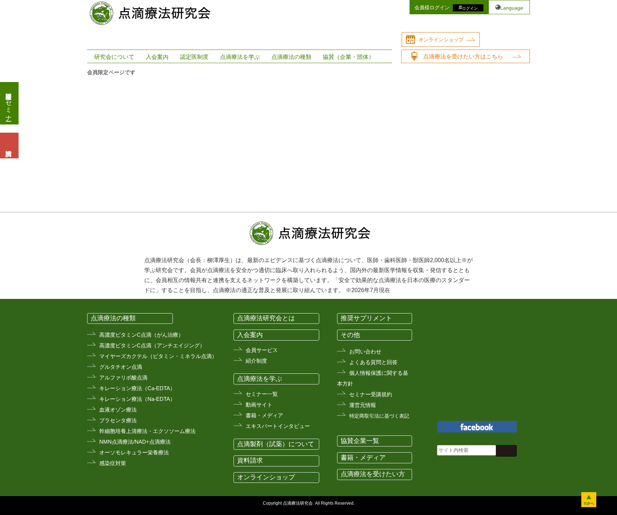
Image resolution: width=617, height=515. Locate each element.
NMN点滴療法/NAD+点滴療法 (135, 442)
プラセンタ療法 (118, 420)
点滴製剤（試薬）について (275, 444)
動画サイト (259, 405)
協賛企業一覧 (360, 440)
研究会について (114, 57)
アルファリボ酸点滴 (123, 377)
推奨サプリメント (366, 318)
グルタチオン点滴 (120, 367)
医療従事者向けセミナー (8, 103)
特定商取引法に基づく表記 (379, 416)
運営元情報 (362, 405)
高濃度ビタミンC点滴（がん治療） (141, 335)
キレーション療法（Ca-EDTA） (137, 388)
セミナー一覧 (262, 394)
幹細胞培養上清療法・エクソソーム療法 (147, 431)
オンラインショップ (440, 39)
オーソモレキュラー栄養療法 (134, 452)
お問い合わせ (365, 351)
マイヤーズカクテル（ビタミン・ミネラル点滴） (158, 356)
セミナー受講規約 (370, 394)
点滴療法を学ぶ (240, 57)
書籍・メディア (264, 415)
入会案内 (157, 57)
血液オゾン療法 (118, 410)
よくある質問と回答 (373, 362)
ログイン (470, 8)
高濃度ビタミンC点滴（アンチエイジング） (152, 345)
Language (511, 8)
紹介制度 (256, 361)
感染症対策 (112, 463)
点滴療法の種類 (291, 57)
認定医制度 (194, 57)
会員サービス (262, 350)
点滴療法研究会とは (266, 318)
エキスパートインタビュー (278, 426)
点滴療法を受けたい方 (373, 474)
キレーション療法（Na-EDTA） (137, 399)
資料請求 (250, 460)
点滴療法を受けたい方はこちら (463, 56)
